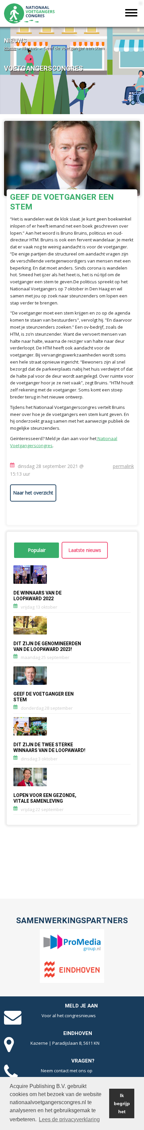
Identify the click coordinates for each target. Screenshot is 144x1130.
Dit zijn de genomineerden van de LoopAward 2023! (47, 646)
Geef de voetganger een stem (43, 697)
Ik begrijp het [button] (122, 1103)
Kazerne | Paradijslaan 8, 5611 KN (64, 1043)
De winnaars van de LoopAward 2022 (37, 596)
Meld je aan (81, 1005)
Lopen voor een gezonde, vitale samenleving (44, 798)
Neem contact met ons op (66, 1071)
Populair (37, 550)
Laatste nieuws (84, 550)
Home (10, 48)
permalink (123, 466)
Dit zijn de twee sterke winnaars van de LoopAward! (49, 747)
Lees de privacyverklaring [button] (69, 1119)
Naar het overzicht (33, 492)
